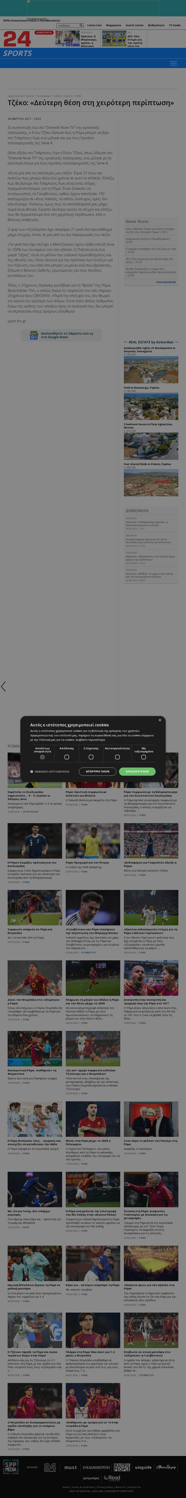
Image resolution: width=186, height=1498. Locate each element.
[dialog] (93, 749)
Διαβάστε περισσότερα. (90, 740)
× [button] (159, 720)
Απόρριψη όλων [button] (97, 771)
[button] (49, 771)
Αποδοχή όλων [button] (137, 771)
